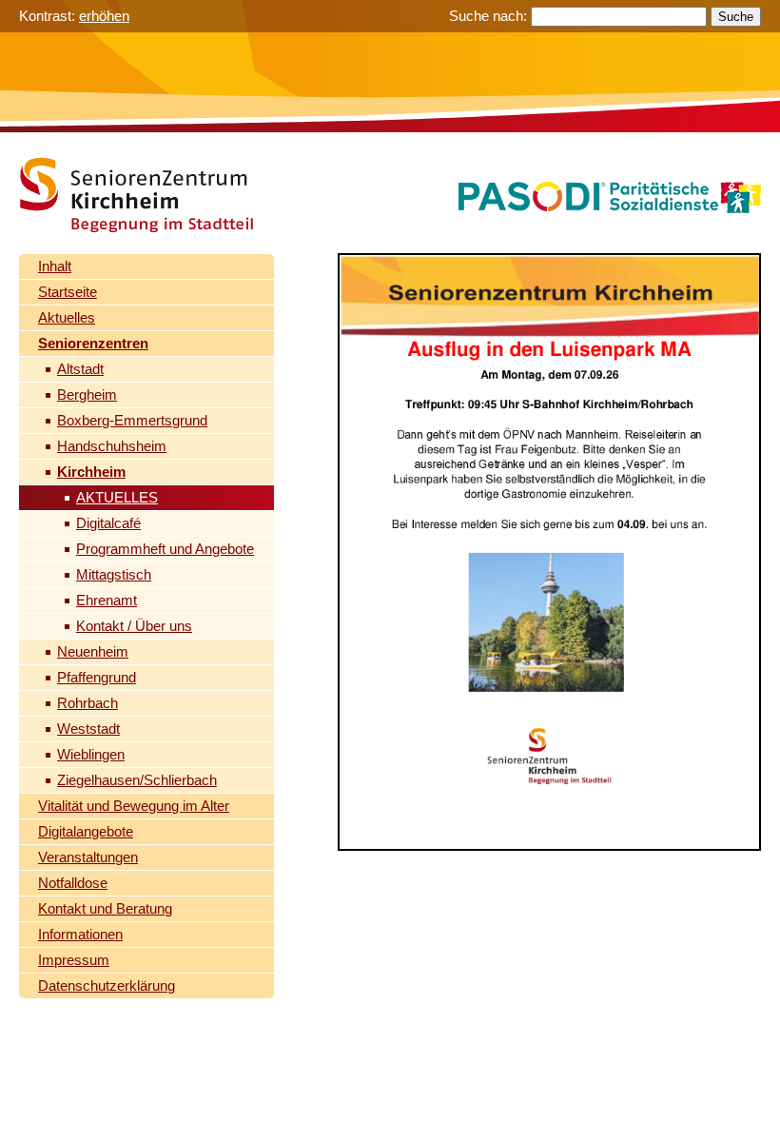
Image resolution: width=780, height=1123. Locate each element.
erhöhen (104, 16)
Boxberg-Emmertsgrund (132, 420)
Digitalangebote (85, 831)
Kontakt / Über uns (134, 626)
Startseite (67, 292)
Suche (735, 17)
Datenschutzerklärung (106, 985)
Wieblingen (91, 754)
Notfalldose (72, 883)
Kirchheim (91, 471)
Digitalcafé (108, 523)
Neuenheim (92, 651)
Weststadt (88, 728)
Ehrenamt (106, 600)
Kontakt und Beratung (105, 908)
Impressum (73, 960)
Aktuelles (66, 317)
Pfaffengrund (96, 677)
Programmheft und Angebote (165, 549)
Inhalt (54, 266)
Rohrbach (87, 703)
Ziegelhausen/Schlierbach (137, 780)
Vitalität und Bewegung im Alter (133, 806)
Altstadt (80, 369)
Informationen (80, 934)
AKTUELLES (117, 497)
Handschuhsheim (111, 446)
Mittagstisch (113, 574)
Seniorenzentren (93, 343)
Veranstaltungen (88, 857)
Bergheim (87, 394)
